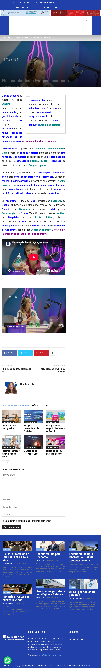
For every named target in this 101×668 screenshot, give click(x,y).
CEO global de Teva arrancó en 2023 (16, 370)
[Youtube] (82, 639)
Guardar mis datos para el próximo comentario (29, 520)
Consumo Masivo (14, 37)
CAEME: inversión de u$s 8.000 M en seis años (16, 557)
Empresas (6, 549)
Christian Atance (8, 564)
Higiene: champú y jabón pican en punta (11, 453)
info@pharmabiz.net (51, 655)
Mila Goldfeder (10, 87)
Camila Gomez (8, 603)
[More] (52, 353)
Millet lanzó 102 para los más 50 (54, 452)
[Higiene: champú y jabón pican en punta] (11, 441)
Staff (28, 7)
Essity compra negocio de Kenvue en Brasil (55, 428)
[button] (86, 20)
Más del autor (40, 405)
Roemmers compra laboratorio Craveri (81, 555)
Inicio (4, 37)
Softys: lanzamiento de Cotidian (31, 428)
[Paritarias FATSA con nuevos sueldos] (17, 589)
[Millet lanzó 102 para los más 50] (55, 441)
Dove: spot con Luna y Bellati (9, 427)
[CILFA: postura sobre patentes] (83, 584)
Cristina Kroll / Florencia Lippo (79, 560)
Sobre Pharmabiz (18, 7)
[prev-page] (3, 462)
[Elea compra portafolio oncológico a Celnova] (50, 583)
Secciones (62, 21)
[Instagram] (70, 639)
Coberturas (76, 21)
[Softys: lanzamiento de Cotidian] (33, 416)
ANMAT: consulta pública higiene (53, 370)
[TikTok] (78, 639)
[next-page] (7, 462)
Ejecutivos (40, 549)
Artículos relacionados (15, 405)
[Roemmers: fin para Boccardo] (50, 546)
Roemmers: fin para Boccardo (48, 555)
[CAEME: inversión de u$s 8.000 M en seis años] (17, 546)
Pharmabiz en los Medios (41, 7)
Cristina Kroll (40, 560)
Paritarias (6, 592)
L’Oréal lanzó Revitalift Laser (31, 452)
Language (56, 7)
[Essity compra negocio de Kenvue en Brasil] (55, 416)
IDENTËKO (87, 665)
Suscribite (17, 30)
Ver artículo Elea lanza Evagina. (39, 141)
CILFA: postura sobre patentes (82, 593)
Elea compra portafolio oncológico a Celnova (50, 592)
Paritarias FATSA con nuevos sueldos (16, 598)
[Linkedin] (74, 639)
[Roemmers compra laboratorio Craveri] (83, 546)
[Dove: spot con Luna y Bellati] (11, 416)
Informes (73, 549)
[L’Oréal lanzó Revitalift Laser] (33, 441)
